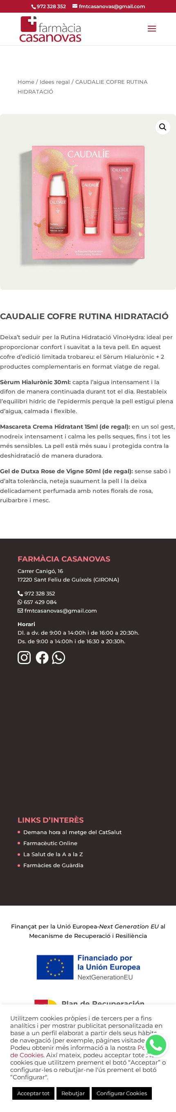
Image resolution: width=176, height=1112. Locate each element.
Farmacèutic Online (50, 843)
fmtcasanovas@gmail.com (61, 610)
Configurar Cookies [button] (122, 1093)
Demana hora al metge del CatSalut (72, 832)
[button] (155, 1045)
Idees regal (55, 82)
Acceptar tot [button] (33, 1093)
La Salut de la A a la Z (53, 854)
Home (26, 82)
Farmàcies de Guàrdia (53, 865)
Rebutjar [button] (73, 1093)
